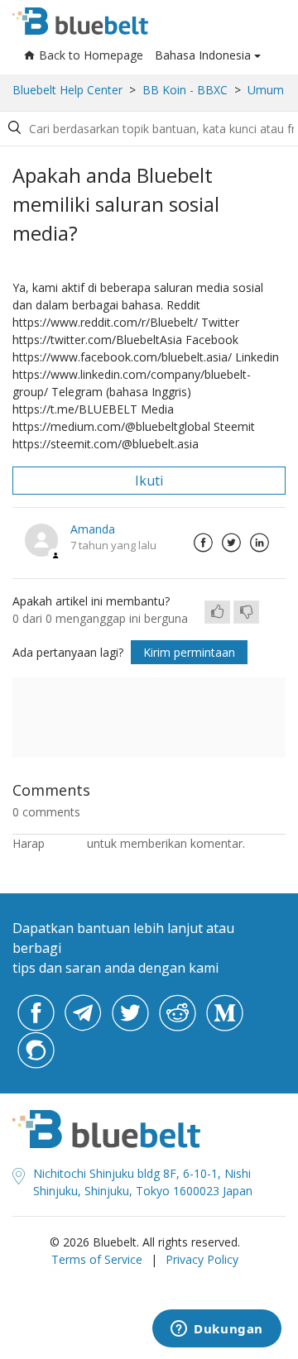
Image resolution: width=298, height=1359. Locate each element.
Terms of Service (96, 1259)
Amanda (92, 529)
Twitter (231, 543)
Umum (266, 90)
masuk (66, 843)
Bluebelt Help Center (67, 90)
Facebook (203, 543)
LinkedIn (259, 543)
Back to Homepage (91, 55)
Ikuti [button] (149, 480)
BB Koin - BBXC (185, 90)
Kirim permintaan (189, 652)
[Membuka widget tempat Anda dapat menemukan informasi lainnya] (216, 1330)
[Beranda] (80, 21)
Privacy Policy (202, 1259)
